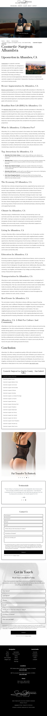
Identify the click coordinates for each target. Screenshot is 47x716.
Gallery (25, 5)
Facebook (35, 654)
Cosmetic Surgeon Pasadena (9, 407)
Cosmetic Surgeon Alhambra (9, 376)
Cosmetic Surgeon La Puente (9, 398)
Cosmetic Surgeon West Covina (10, 426)
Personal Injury (16, 654)
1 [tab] (18, 477)
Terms (18, 555)
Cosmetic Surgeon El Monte (9, 390)
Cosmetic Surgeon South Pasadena (11, 420)
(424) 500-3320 (23, 670)
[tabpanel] (23, 454)
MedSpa (20, 5)
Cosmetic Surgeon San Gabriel (10, 415)
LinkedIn (35, 659)
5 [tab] (26, 477)
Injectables (16, 652)
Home (3, 41)
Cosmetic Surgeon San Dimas (10, 412)
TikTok (35, 657)
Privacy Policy (22, 547)
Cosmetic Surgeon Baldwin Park (10, 382)
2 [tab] (20, 477)
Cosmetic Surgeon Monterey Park (10, 404)
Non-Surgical (7, 657)
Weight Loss (7, 659)
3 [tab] (22, 477)
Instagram (35, 655)
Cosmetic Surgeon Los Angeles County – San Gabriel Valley (16, 42)
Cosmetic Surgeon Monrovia (9, 401)
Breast (7, 654)
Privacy (14, 555)
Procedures (13, 5)
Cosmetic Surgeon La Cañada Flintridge (12, 395)
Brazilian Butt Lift (8, 109)
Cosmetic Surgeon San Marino (10, 418)
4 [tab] (24, 477)
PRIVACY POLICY (23, 702)
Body (7, 655)
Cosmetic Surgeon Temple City (10, 423)
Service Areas (15, 41)
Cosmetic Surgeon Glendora (9, 393)
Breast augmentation (7, 90)
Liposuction (4, 63)
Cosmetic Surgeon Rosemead (10, 409)
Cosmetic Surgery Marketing (19, 707)
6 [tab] (28, 477)
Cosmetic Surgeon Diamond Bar (10, 387)
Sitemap (16, 661)
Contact (34, 5)
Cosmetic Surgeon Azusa (9, 379)
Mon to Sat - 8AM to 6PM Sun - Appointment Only (23, 682)
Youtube (35, 652)
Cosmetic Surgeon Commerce (10, 384)
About (29, 5)
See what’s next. (33, 363)
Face (7, 652)
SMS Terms (29, 547)
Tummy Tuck (23, 473)
